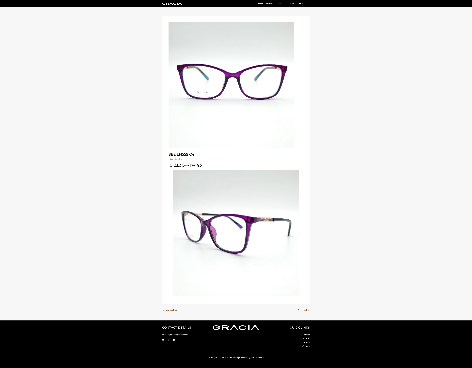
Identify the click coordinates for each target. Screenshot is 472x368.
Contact (291, 3)
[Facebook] (174, 340)
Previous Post (169, 310)
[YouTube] (163, 340)
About (281, 3)
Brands (269, 3)
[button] (309, 4)
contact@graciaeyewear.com (175, 334)
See (171, 159)
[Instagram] (168, 340)
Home (260, 3)
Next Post (304, 310)
